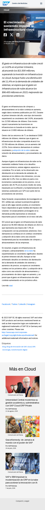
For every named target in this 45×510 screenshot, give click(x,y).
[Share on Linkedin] (17, 35)
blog (4, 347)
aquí (10, 286)
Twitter (14, 304)
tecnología (6, 350)
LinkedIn (22, 304)
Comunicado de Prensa (15, 395)
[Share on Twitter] (11, 35)
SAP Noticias (12, 409)
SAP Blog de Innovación (21, 41)
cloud (29, 347)
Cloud (6, 10)
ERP (33, 347)
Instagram (31, 304)
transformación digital (19, 350)
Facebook (6, 304)
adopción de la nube (21, 150)
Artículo (6, 41)
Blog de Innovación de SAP (17, 347)
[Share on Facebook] (5, 35)
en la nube (29, 251)
